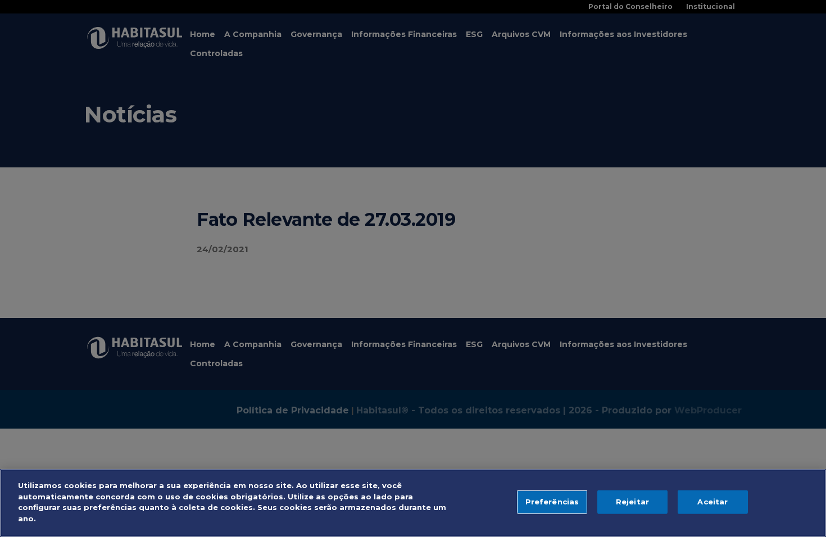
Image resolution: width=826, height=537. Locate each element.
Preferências (552, 501)
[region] (413, 503)
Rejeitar (632, 501)
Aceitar (712, 501)
